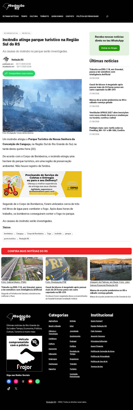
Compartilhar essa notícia (21, 73)
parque (68, 234)
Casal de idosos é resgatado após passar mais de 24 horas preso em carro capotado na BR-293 (106, 87)
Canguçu (20, 234)
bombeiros (8, 234)
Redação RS (17, 59)
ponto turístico (10, 239)
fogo (49, 234)
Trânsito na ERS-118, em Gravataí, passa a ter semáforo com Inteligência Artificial (106, 72)
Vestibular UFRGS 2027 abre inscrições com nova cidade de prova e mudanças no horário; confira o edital (108, 115)
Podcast (73, 341)
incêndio (58, 234)
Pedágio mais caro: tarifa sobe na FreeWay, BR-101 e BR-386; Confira (107, 129)
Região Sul (26, 33)
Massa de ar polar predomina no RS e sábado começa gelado (107, 101)
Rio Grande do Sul (11, 33)
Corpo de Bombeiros (35, 234)
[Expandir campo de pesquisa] (107, 16)
